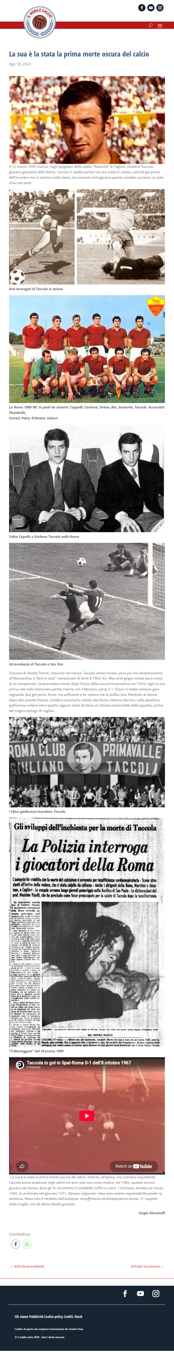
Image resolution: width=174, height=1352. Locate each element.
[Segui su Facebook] (141, 7)
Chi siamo (21, 1316)
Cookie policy (53, 1316)
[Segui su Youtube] (151, 7)
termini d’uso (76, 1329)
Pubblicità (36, 1316)
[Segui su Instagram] (160, 7)
